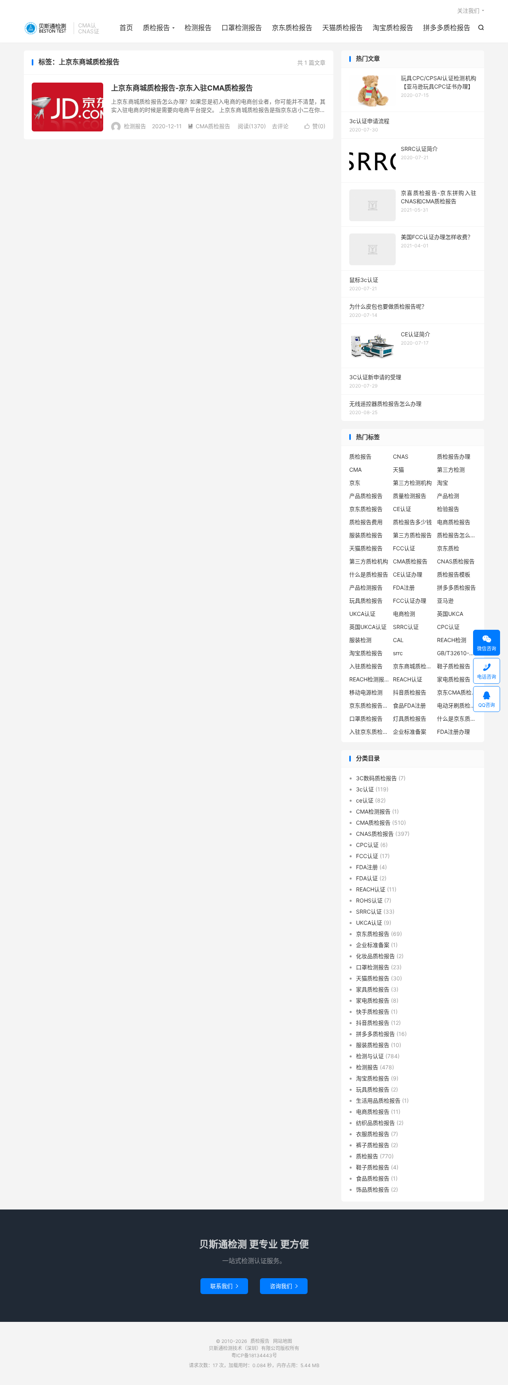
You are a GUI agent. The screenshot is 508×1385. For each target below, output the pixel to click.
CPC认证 (448, 626)
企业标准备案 (409, 731)
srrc (398, 653)
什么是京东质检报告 (457, 718)
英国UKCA (450, 613)
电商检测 (404, 613)
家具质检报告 (372, 989)
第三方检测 (451, 469)
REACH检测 (451, 640)
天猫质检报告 (342, 28)
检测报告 (198, 28)
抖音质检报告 (409, 692)
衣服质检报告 (372, 1133)
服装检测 (360, 640)
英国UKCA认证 (368, 626)
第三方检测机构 (412, 482)
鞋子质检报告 (453, 666)
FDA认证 (367, 878)
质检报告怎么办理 (457, 535)
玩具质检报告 (366, 600)
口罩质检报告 (366, 718)
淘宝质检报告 (393, 28)
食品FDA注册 (409, 705)
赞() (314, 126)
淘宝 (442, 482)
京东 (354, 482)
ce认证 (364, 800)
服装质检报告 (366, 535)
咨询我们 (284, 1286)
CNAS (400, 456)
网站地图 (282, 1341)
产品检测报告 (366, 587)
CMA (355, 469)
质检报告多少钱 (412, 522)
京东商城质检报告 (413, 666)
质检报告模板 (453, 574)
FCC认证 (404, 548)
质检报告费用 (366, 522)
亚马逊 (445, 600)
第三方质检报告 (412, 535)
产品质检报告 (366, 495)
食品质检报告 (372, 1178)
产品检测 (448, 495)
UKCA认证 (362, 613)
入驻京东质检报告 (369, 731)
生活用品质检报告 (378, 1100)
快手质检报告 (372, 1011)
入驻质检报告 (366, 666)
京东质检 (448, 548)
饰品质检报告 (372, 1189)
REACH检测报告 (369, 679)
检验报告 (448, 508)
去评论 (280, 126)
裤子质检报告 (372, 1145)
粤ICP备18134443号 (254, 1355)
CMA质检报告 (209, 126)
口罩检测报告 (241, 28)
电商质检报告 (453, 522)
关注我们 (468, 10)
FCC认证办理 (409, 600)
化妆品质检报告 (375, 956)
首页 (126, 28)
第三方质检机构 (368, 561)
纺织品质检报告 (375, 1122)
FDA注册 (404, 587)
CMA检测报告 (373, 811)
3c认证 (365, 789)
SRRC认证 (406, 626)
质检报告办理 (453, 456)
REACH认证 (407, 679)
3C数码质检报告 (376, 778)
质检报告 (46, 28)
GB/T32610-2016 (457, 653)
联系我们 (224, 1286)
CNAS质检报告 (456, 561)
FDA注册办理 (453, 731)
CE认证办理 (407, 574)
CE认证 (402, 508)
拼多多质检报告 (446, 28)
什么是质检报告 (368, 574)
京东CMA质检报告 (457, 692)
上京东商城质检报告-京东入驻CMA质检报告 (182, 88)
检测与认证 (370, 1056)
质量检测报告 (409, 495)
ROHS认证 (369, 900)
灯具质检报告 (409, 718)
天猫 (398, 469)
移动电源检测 (366, 692)
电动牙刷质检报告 (457, 705)
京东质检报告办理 (369, 705)
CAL (398, 640)
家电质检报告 (453, 679)
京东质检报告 (292, 28)
